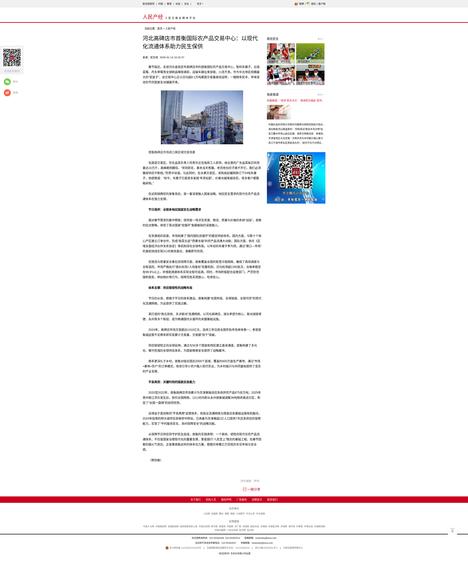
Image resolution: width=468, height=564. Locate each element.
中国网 (230, 526)
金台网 (250, 530)
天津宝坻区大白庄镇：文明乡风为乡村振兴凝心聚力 (295, 138)
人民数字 (240, 513)
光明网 (263, 526)
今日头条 (250, 513)
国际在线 (254, 526)
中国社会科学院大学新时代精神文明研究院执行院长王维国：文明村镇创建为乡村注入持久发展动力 (320, 124)
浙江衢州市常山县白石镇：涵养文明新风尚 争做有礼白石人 (300, 133)
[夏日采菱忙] (310, 53)
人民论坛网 (232, 530)
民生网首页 (148, 3)
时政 (160, 3)
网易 (232, 513)
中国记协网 (204, 526)
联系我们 (272, 499)
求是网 (222, 526)
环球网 (283, 526)
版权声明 (226, 499)
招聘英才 (257, 499)
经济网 (242, 530)
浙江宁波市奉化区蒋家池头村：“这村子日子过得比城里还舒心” (301, 142)
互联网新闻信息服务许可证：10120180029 (228, 548)
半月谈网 (260, 513)
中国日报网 (220, 530)
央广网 (238, 526)
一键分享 (253, 489)
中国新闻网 (319, 526)
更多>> (321, 39)
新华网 (214, 526)
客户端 (321, 3)
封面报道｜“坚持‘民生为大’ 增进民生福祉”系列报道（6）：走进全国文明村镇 (311, 100)
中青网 (299, 526)
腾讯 (221, 513)
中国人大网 (148, 526)
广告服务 (242, 499)
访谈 (178, 3)
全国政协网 (173, 526)
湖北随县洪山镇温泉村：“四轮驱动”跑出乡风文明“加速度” (298, 129)
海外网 (291, 526)
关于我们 (195, 499)
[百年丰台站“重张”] (310, 74)
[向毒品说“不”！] (281, 74)
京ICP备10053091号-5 (266, 548)
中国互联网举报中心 (293, 548)
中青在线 (308, 526)
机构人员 (211, 499)
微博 (301, 3)
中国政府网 (160, 526)
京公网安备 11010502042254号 (185, 548)
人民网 (206, 513)
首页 (159, 28)
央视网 (245, 526)
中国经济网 (273, 526)
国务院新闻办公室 (188, 526)
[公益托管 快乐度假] (281, 53)
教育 (169, 3)
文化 (186, 3)
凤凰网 (214, 513)
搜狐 (227, 513)
